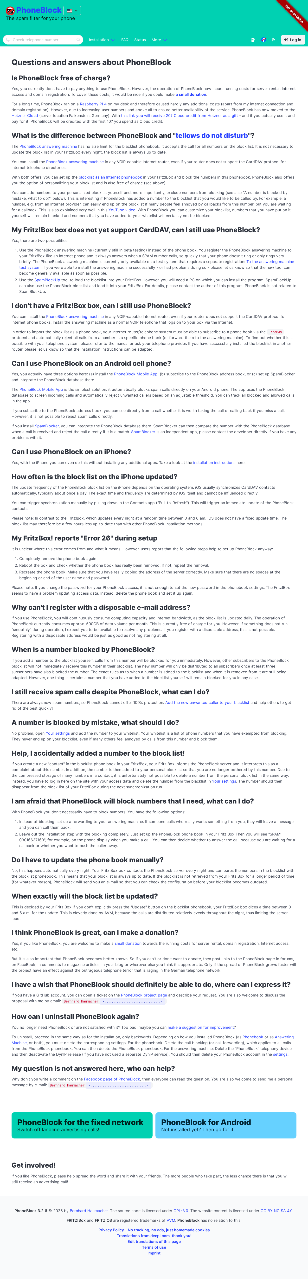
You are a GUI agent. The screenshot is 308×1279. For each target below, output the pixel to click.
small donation (128, 943)
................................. (132, 1001)
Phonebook (253, 1037)
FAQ (124, 39)
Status (140, 39)
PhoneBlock (39, 10)
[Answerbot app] (253, 39)
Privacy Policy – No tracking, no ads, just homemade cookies (154, 1230)
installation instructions (214, 462)
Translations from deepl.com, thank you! (154, 1235)
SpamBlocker (47, 426)
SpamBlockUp (47, 279)
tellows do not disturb (212, 135)
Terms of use (154, 1247)
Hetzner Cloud (25, 115)
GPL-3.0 (180, 1210)
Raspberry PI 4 (93, 104)
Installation (99, 39)
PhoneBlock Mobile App (136, 374)
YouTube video (122, 209)
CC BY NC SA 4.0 (277, 1210)
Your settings (58, 733)
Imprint (154, 1253)
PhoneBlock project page (144, 995)
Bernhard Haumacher (89, 1210)
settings (280, 1054)
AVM (171, 1220)
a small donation (191, 94)
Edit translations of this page (154, 1241)
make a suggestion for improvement (201, 1027)
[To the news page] (263, 39)
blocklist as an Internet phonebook (110, 177)
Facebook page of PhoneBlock (112, 1079)
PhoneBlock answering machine (48, 146)
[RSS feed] (273, 39)
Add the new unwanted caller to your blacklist (207, 702)
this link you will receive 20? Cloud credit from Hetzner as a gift (179, 115)
